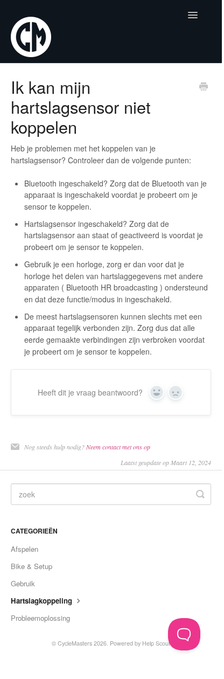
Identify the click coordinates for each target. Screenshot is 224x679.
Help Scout (156, 643)
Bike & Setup (31, 566)
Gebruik (23, 583)
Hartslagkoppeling (42, 600)
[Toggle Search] (200, 494)
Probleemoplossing (40, 618)
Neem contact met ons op (118, 446)
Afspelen (24, 549)
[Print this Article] (203, 87)
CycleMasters (75, 643)
